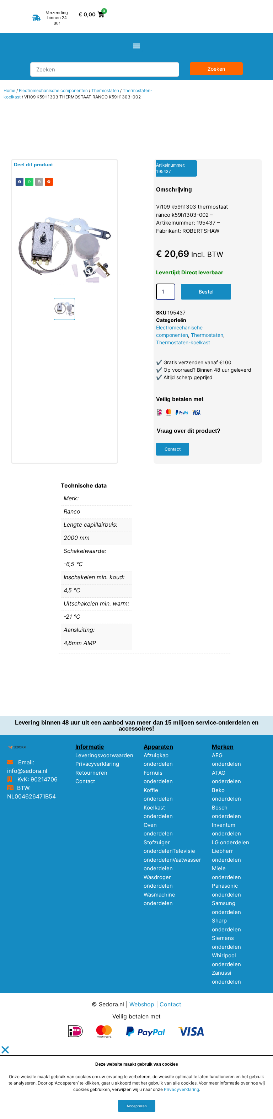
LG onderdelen (230, 842)
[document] (136, 1082)
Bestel (206, 292)
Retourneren (91, 772)
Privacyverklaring (97, 763)
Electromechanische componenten (53, 90)
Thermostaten (105, 90)
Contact (85, 781)
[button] (137, 46)
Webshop (141, 1004)
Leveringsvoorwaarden (104, 755)
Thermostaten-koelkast (183, 342)
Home (9, 90)
